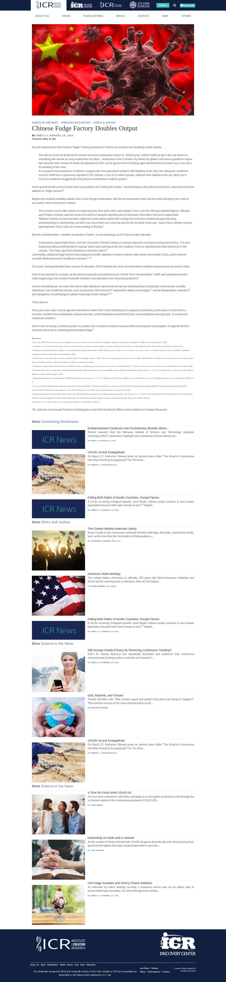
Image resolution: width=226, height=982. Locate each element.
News (66, 16)
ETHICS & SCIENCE (105, 122)
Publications (93, 16)
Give (165, 16)
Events (143, 16)
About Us (42, 16)
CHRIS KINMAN (97, 805)
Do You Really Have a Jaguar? (168, 370)
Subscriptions (154, 972)
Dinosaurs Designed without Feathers (116, 358)
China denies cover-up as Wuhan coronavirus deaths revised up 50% (72, 342)
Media (120, 16)
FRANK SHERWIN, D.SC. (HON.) (103, 586)
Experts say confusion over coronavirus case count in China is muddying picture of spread (138, 350)
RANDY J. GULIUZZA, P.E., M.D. (103, 441)
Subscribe (188, 5)
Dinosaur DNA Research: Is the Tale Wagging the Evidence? (152, 378)
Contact (166, 972)
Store (186, 16)
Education (91, 965)
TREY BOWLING (97, 850)
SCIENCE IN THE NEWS (45, 122)
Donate (162, 5)
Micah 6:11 (179, 346)
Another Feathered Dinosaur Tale (173, 358)
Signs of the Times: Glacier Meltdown (66, 402)
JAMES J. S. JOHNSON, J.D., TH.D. (55, 135)
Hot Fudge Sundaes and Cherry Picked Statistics (66, 346)
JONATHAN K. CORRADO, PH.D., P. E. (106, 541)
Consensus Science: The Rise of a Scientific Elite (157, 366)
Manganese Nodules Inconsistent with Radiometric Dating (115, 386)
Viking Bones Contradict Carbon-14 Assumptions (95, 390)
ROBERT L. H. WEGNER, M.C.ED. (104, 465)
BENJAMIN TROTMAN (99, 708)
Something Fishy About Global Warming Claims (164, 394)
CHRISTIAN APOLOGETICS (76, 122)
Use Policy (144, 968)
